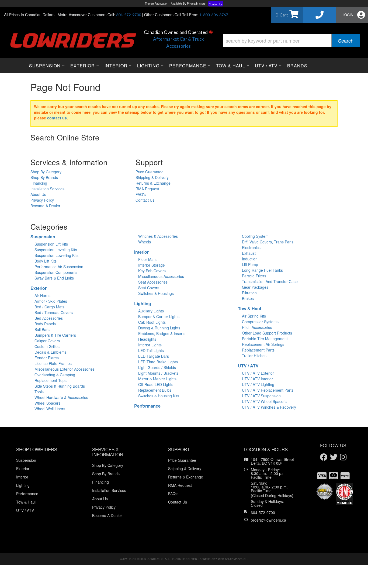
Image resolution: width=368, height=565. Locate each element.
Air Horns (42, 295)
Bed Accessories (48, 318)
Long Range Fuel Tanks (262, 270)
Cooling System (255, 236)
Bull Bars (42, 329)
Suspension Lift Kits (51, 244)
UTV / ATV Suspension (261, 395)
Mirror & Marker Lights (157, 378)
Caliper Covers (47, 340)
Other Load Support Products (267, 333)
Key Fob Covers (152, 270)
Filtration (249, 292)
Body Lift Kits (45, 261)
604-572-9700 (263, 512)
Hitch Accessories (257, 327)
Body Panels (45, 323)
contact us (57, 117)
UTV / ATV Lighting (258, 384)
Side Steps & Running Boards (59, 386)
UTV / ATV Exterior (258, 373)
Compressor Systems (260, 321)
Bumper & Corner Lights (158, 316)
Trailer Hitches (254, 355)
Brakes (248, 298)
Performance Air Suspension (58, 266)
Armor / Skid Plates (50, 301)
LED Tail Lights (151, 350)
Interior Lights (150, 344)
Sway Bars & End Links (54, 278)
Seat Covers (148, 287)
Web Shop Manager (232, 559)
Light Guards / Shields (157, 367)
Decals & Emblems (50, 352)
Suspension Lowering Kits (56, 255)
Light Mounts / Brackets (158, 373)
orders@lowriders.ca (268, 520)
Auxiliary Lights (151, 310)
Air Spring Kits (254, 316)
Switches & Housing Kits (158, 395)
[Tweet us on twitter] (334, 457)
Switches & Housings (156, 293)
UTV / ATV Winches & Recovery (269, 407)
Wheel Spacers (47, 403)
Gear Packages (255, 287)
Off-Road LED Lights (155, 384)
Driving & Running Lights (159, 327)
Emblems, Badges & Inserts (161, 333)
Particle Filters (254, 275)
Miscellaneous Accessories (161, 276)
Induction (250, 258)
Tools (39, 391)
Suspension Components (55, 272)
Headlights (147, 339)
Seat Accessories (153, 282)
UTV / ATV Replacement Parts (267, 390)
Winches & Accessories (158, 236)
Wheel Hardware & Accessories (61, 397)
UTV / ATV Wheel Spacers (264, 401)
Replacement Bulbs (154, 390)
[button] (291, 40)
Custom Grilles (47, 346)
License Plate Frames (53, 363)
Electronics (251, 247)
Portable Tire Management (265, 338)
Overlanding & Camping (54, 374)
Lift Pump (250, 264)
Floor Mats (147, 259)
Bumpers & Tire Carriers (55, 335)
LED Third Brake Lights (158, 361)
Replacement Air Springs (263, 344)
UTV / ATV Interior (257, 378)
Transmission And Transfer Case (270, 281)
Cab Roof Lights (152, 322)
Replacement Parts (258, 350)
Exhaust (249, 253)
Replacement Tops (50, 380)
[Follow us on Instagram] (343, 457)
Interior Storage (151, 265)
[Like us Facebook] (324, 457)
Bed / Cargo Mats (49, 306)
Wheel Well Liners (49, 408)
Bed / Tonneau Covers (53, 312)
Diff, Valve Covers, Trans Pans (267, 241)
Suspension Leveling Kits (55, 249)
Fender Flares (46, 357)
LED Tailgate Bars (153, 356)
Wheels (144, 241)
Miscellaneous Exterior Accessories (64, 369)
